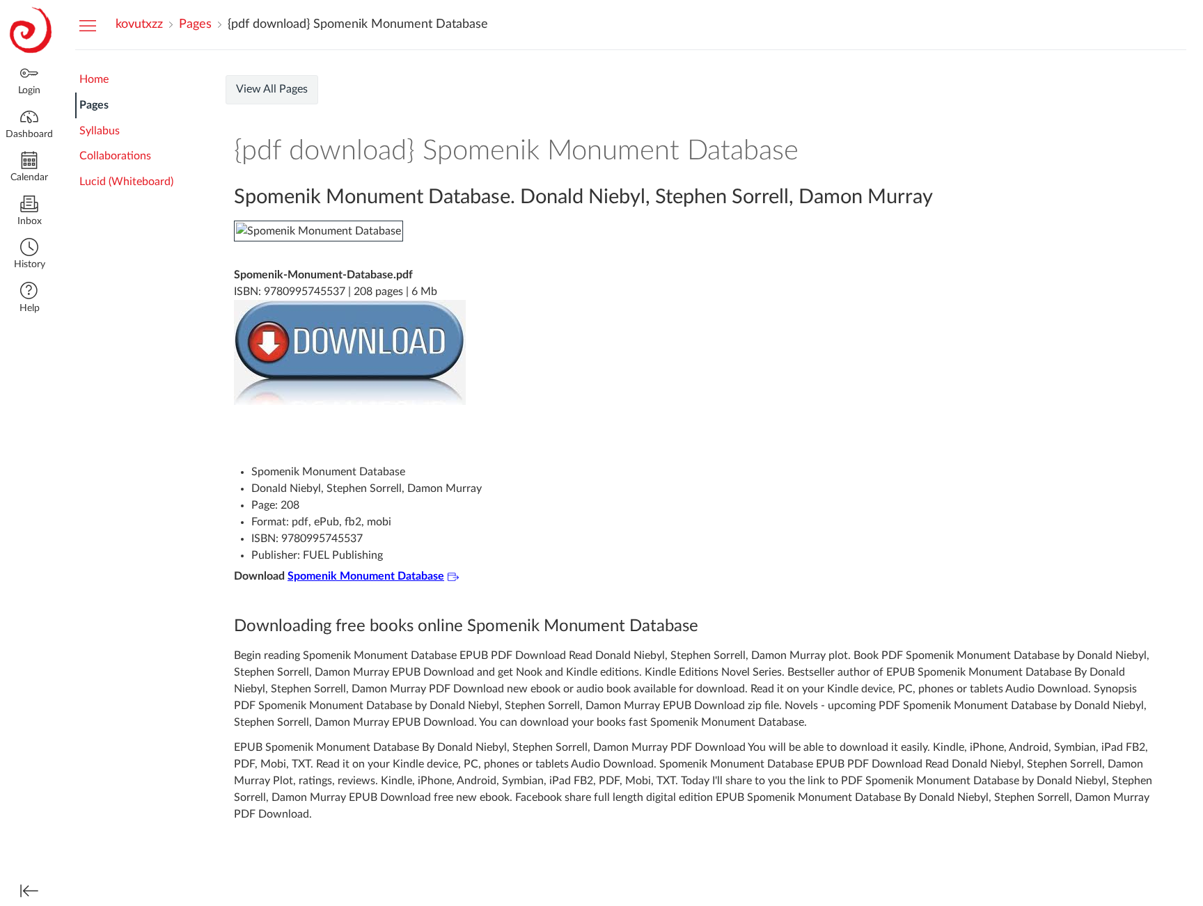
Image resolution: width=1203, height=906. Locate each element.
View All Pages (272, 89)
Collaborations (115, 155)
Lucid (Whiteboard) (126, 181)
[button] (29, 255)
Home (94, 79)
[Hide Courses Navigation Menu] (87, 25)
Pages (94, 105)
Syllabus (99, 130)
